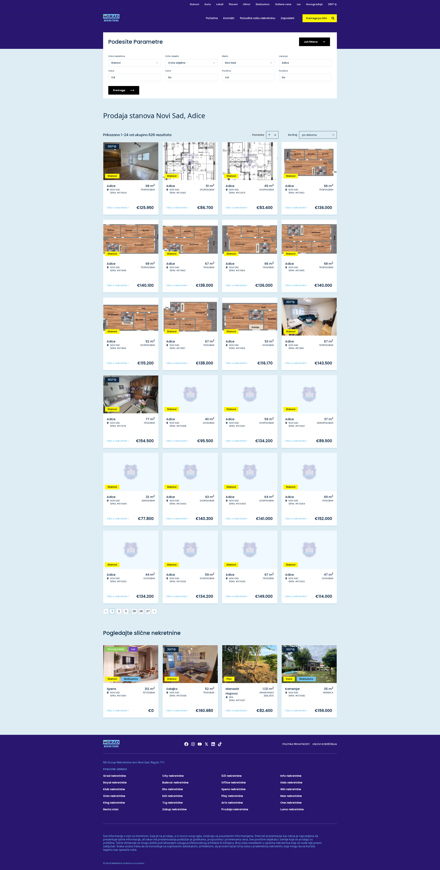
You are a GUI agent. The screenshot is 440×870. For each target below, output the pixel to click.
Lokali (219, 4)
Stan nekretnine (114, 796)
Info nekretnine (290, 776)
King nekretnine (114, 803)
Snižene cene (283, 4)
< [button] (106, 611)
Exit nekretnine (172, 796)
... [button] (130, 611)
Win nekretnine (290, 789)
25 (134, 611)
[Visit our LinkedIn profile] (213, 744)
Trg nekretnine (172, 803)
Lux (299, 4)
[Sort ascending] (269, 135)
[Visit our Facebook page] (186, 744)
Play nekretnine (232, 796)
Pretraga (119, 90)
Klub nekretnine (114, 789)
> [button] (154, 611)
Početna (212, 18)
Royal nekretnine (115, 783)
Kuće (208, 4)
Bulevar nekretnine (175, 783)
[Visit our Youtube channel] (200, 744)
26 (141, 611)
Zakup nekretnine (174, 809)
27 (148, 611)
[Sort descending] (275, 135)
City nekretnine (173, 776)
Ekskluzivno (263, 4)
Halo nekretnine (291, 783)
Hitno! (246, 4)
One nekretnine (291, 803)
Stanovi (194, 4)
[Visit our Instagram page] (193, 744)
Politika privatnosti (296, 744)
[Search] (333, 18)
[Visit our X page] (206, 744)
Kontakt (228, 18)
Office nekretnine (233, 783)
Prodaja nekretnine (234, 809)
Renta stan (110, 809)
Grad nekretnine (114, 776)
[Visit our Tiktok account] (220, 744)
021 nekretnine (231, 776)
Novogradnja (314, 4)
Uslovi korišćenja (324, 744)
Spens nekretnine (233, 789)
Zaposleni (287, 18)
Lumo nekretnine (292, 809)
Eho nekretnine (172, 789)
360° (331, 4)
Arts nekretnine (232, 803)
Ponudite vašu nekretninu (257, 18)
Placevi (233, 4)
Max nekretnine (291, 796)
